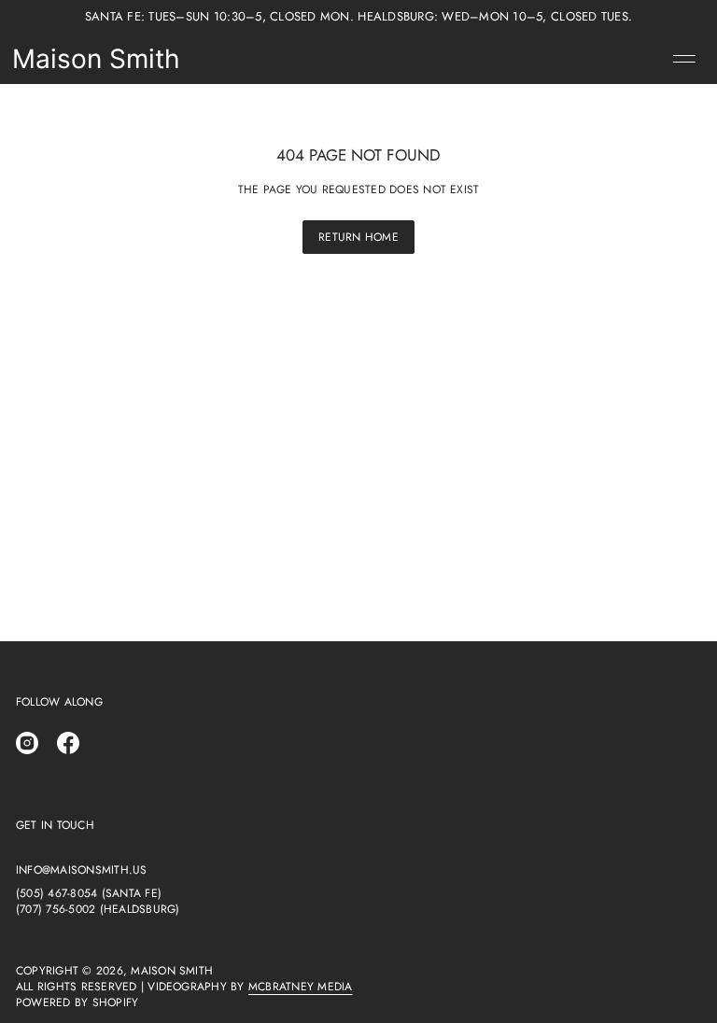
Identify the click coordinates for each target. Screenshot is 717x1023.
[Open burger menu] (684, 58)
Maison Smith (96, 59)
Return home (358, 237)
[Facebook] (68, 743)
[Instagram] (27, 743)
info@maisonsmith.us (82, 870)
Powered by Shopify (77, 1003)
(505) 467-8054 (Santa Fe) (89, 894)
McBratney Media (300, 986)
